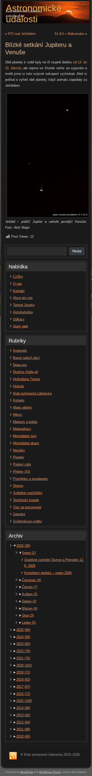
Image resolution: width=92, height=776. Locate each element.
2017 (23, 687)
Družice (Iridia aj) (25, 372)
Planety (18, 457)
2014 (23, 708)
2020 (24, 665)
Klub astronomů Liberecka (32, 393)
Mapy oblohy (22, 407)
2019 (23, 672)
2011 (23, 729)
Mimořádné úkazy (26, 443)
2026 (23, 546)
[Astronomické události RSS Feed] (13, 756)
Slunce (18, 486)
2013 (23, 715)
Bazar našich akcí (26, 358)
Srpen (29, 553)
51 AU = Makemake (69, 34)
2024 (23, 637)
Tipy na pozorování (27, 507)
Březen (29, 608)
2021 (23, 658)
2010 (23, 736)
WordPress (26, 772)
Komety (19, 400)
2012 (23, 722)
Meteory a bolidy (25, 422)
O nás (17, 284)
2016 (23, 694)
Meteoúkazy (22, 429)
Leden (29, 622)
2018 (23, 679)
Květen (29, 594)
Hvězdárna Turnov (26, 379)
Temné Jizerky (24, 305)
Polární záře (22, 464)
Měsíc (17, 415)
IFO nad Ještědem (22, 34)
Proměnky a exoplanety (30, 479)
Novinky (19, 450)
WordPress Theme (50, 772)
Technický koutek (26, 500)
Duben (29, 601)
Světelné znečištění (27, 493)
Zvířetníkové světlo (27, 521)
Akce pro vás (23, 298)
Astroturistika (23, 312)
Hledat (77, 251)
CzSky (18, 276)
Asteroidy (20, 350)
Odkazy (19, 319)
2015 (24, 701)
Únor (28, 615)
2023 (23, 644)
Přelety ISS (21, 471)
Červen (29, 587)
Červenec (31, 580)
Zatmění (19, 514)
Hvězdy (18, 386)
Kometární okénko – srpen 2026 (48, 573)
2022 (23, 651)
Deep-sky (20, 365)
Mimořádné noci (25, 436)
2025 (23, 630)
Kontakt (19, 291)
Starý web (20, 326)
